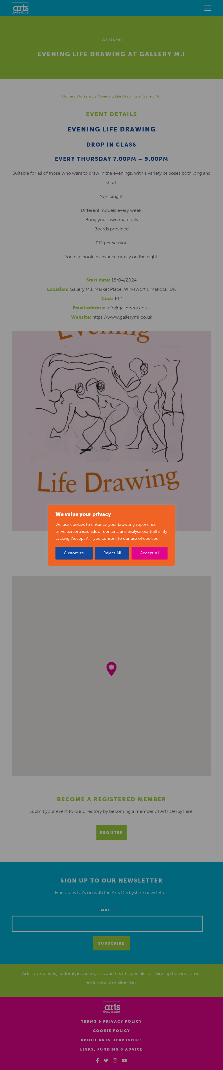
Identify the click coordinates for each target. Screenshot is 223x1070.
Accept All (149, 553)
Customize (74, 553)
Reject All (112, 553)
